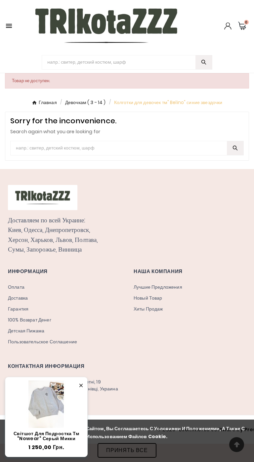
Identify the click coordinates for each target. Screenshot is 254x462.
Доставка (18, 298)
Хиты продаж (148, 309)
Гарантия (18, 309)
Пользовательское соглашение (42, 341)
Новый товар (148, 298)
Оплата (16, 287)
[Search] (203, 62)
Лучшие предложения (158, 287)
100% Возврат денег (29, 320)
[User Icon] (228, 25)
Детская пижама (26, 330)
